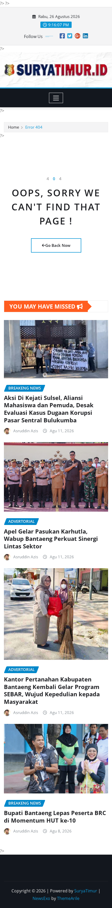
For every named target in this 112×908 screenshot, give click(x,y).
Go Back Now (57, 245)
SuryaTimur (85, 891)
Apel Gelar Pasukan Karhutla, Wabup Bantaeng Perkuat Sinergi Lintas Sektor (51, 538)
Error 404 (33, 127)
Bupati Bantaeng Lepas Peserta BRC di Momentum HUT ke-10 (55, 816)
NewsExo (41, 898)
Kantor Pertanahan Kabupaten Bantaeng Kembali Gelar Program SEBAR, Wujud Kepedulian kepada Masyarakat (52, 690)
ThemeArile (68, 898)
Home (13, 127)
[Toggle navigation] (56, 98)
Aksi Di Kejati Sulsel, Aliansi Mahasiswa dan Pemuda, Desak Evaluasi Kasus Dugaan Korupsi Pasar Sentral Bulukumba (49, 409)
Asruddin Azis (25, 430)
